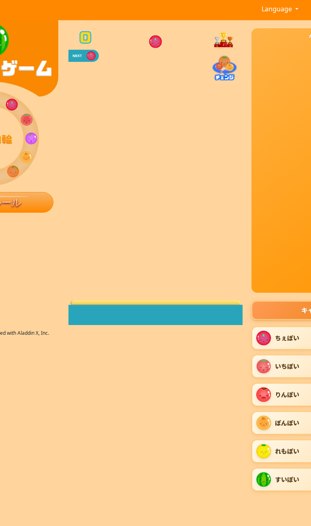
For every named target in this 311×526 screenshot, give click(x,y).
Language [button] (278, 8)
